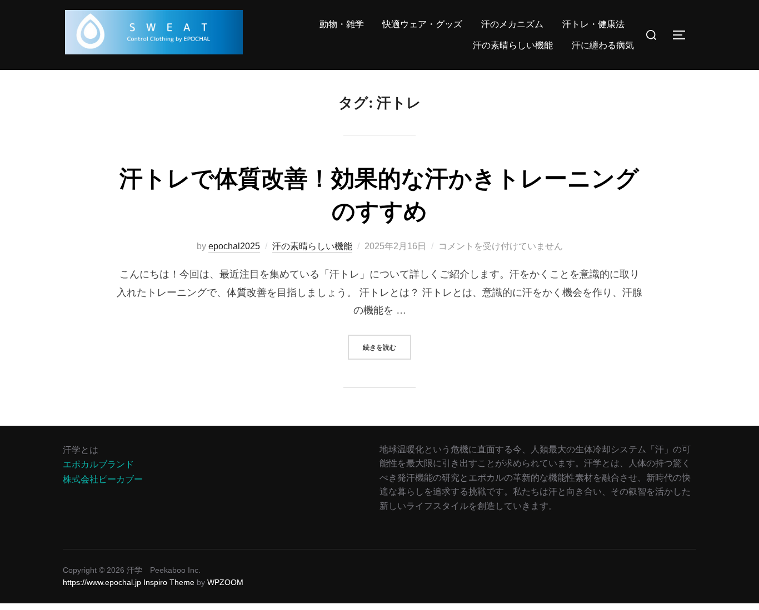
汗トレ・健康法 (593, 24)
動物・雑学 (341, 24)
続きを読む (387, 346)
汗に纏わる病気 (603, 45)
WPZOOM (225, 582)
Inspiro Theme (168, 582)
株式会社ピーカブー (103, 479)
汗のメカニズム (512, 24)
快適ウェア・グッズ (422, 24)
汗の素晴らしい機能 (513, 45)
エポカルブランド (98, 464)
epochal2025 (234, 246)
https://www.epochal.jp (102, 582)
